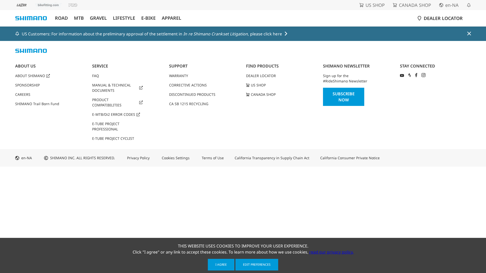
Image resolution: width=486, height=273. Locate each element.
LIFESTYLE (124, 18)
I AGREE (221, 264)
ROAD (61, 18)
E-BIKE (148, 18)
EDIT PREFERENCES (257, 264)
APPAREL (171, 18)
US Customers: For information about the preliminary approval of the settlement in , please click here (152, 34)
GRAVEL (98, 18)
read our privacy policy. (331, 252)
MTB (79, 18)
